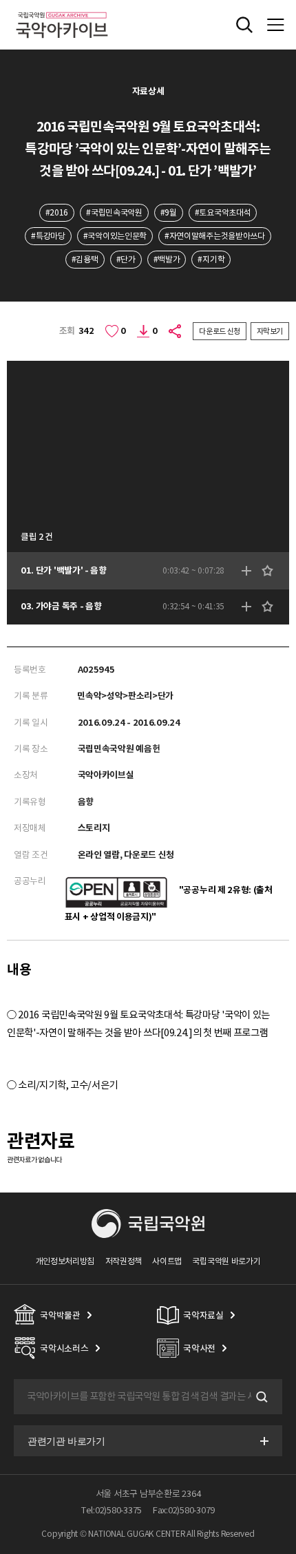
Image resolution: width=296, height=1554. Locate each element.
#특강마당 (48, 236)
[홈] (62, 10)
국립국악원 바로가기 (226, 1261)
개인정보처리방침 (65, 1261)
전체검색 (244, 24)
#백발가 (167, 259)
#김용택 (85, 259)
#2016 (56, 212)
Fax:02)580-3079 (184, 1510)
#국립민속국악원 (114, 212)
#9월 (168, 212)
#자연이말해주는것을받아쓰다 (215, 236)
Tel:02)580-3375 (111, 1510)
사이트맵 (167, 1261)
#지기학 (211, 259)
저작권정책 (123, 1261)
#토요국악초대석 (223, 212)
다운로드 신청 (219, 331)
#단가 (126, 259)
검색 (260, 1397)
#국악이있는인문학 (115, 236)
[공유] (175, 331)
